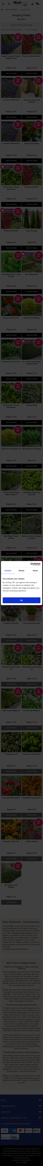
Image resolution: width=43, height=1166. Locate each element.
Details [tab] (21, 571)
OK (21, 600)
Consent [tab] (7, 571)
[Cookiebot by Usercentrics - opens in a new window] (30, 564)
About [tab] (35, 571)
